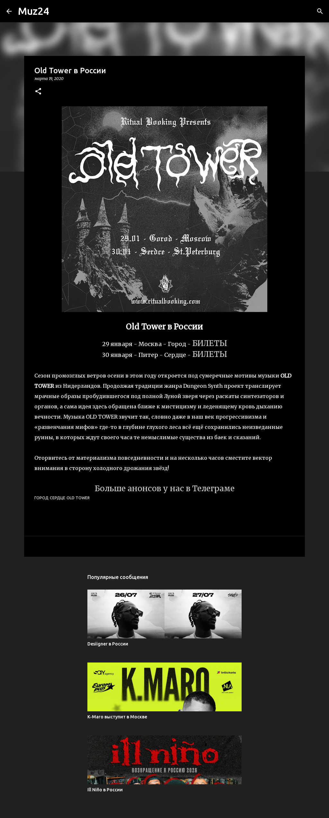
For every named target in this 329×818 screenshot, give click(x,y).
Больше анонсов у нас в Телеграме (164, 488)
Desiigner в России (107, 643)
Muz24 (33, 11)
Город (41, 498)
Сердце (57, 498)
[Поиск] (320, 11)
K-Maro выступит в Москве (117, 716)
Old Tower (78, 498)
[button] (38, 91)
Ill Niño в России (105, 789)
